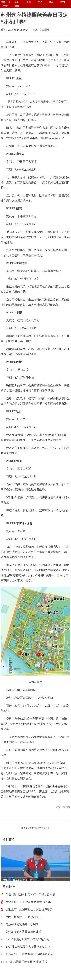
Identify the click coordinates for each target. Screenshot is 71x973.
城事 (17, 6)
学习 (62, 2)
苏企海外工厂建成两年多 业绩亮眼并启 (29, 954)
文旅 (5, 6)
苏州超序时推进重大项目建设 (23, 931)
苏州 (17, 2)
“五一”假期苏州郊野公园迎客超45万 (27, 939)
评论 (40, 2)
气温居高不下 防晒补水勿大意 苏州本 (28, 901)
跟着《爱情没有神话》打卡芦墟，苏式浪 (30, 894)
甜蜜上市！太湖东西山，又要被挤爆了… (30, 909)
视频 (51, 2)
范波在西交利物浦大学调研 (22, 924)
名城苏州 (5, 2)
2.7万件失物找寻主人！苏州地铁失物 (28, 946)
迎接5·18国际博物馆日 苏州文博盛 (26, 961)
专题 (28, 2)
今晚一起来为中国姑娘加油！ (23, 916)
